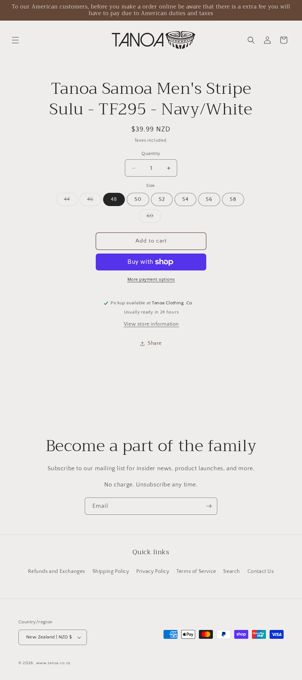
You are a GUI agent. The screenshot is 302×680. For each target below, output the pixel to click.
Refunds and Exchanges (56, 571)
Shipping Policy (110, 571)
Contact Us (260, 571)
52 (162, 199)
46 (94, 201)
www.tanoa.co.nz (53, 663)
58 (233, 199)
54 (185, 199)
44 (71, 201)
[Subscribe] (209, 506)
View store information (151, 324)
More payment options (151, 279)
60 (154, 218)
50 (137, 199)
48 (114, 199)
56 (209, 199)
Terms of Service (196, 571)
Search (231, 571)
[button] (15, 40)
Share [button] (155, 343)
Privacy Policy (152, 571)
